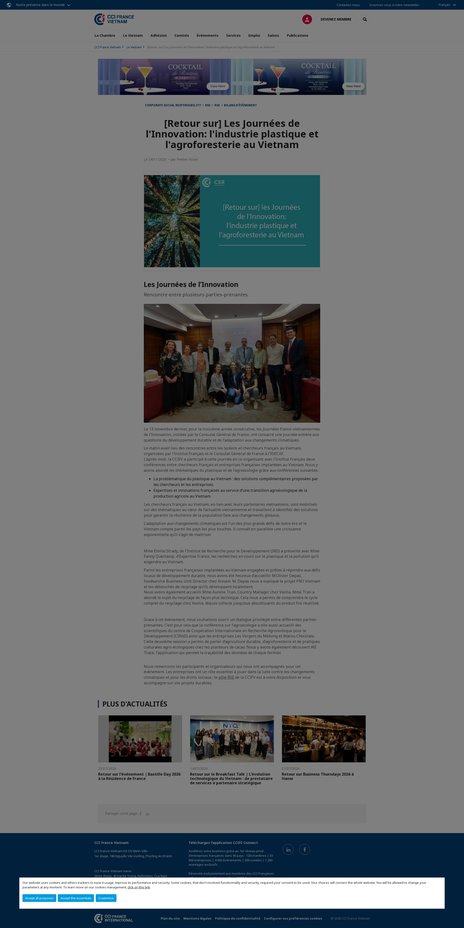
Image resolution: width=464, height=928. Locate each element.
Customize (106, 898)
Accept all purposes (39, 898)
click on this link (139, 887)
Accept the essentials (75, 898)
